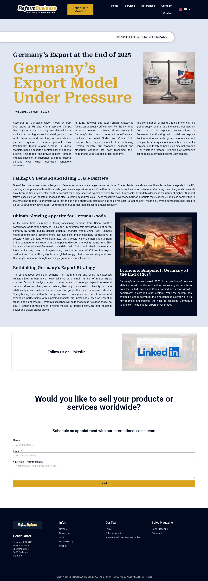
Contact (167, 13)
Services (130, 5)
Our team (166, 5)
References (148, 5)
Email (16, 451)
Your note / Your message (28, 462)
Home (114, 5)
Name (16, 440)
